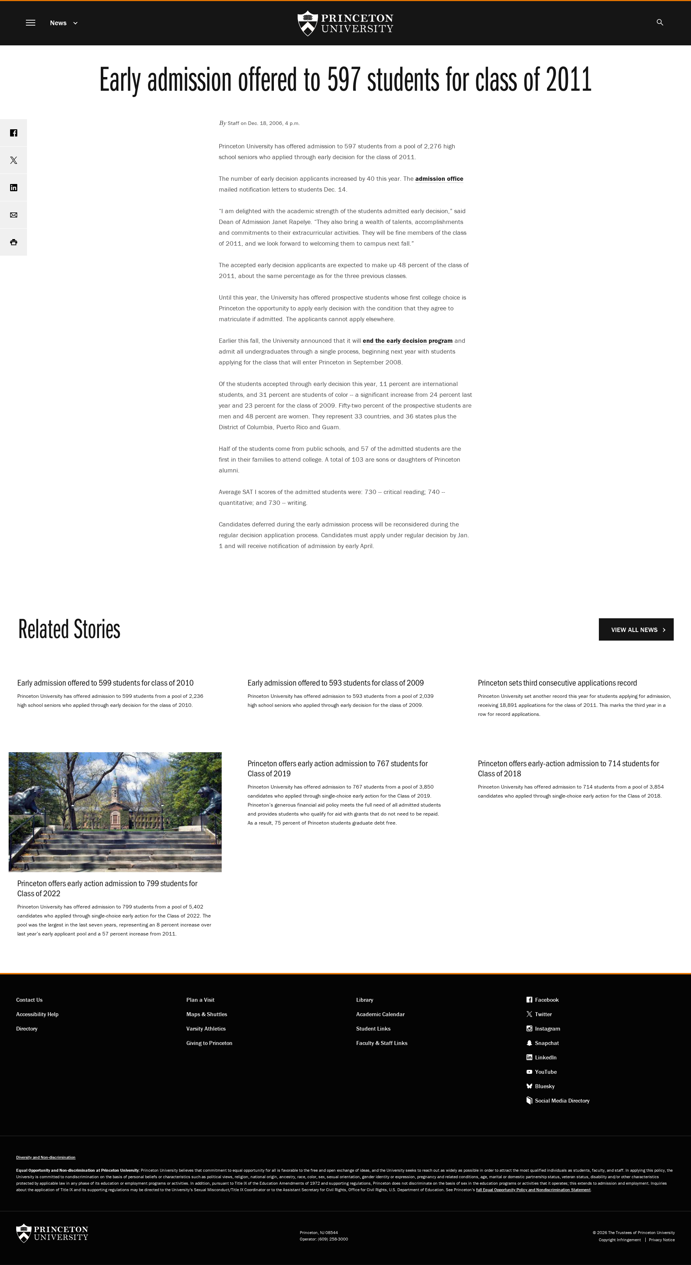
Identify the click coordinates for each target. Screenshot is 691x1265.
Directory (26, 1028)
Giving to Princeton (209, 1042)
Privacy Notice (662, 1240)
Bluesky (545, 1086)
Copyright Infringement (620, 1240)
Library (364, 999)
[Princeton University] (52, 1235)
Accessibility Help (37, 1014)
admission (439, 178)
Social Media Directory (562, 1100)
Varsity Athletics (206, 1028)
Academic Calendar (380, 1014)
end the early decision (408, 340)
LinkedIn (546, 1057)
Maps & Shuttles (206, 1014)
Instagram (547, 1028)
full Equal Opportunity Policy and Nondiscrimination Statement (533, 1189)
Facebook (547, 999)
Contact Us (29, 999)
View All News (634, 629)
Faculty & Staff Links (381, 1042)
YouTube (546, 1071)
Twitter (543, 1014)
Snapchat (547, 1042)
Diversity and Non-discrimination (46, 1157)
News (58, 22)
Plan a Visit (200, 999)
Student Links (373, 1028)
